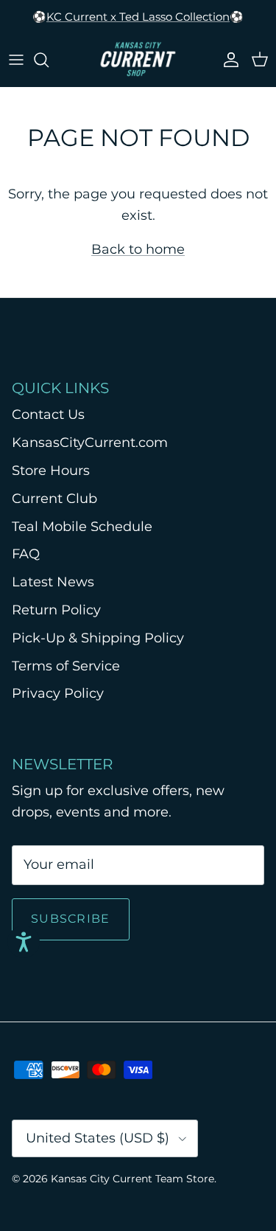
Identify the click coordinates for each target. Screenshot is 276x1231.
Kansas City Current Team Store (132, 1178)
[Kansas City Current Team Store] (138, 60)
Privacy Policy (58, 693)
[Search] (48, 60)
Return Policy (56, 610)
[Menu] (16, 60)
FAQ (26, 554)
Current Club (54, 498)
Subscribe (70, 919)
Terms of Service (66, 666)
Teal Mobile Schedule (82, 527)
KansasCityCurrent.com (90, 442)
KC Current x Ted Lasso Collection (138, 17)
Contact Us (48, 414)
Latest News (53, 582)
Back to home (138, 249)
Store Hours (51, 470)
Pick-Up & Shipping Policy (98, 638)
